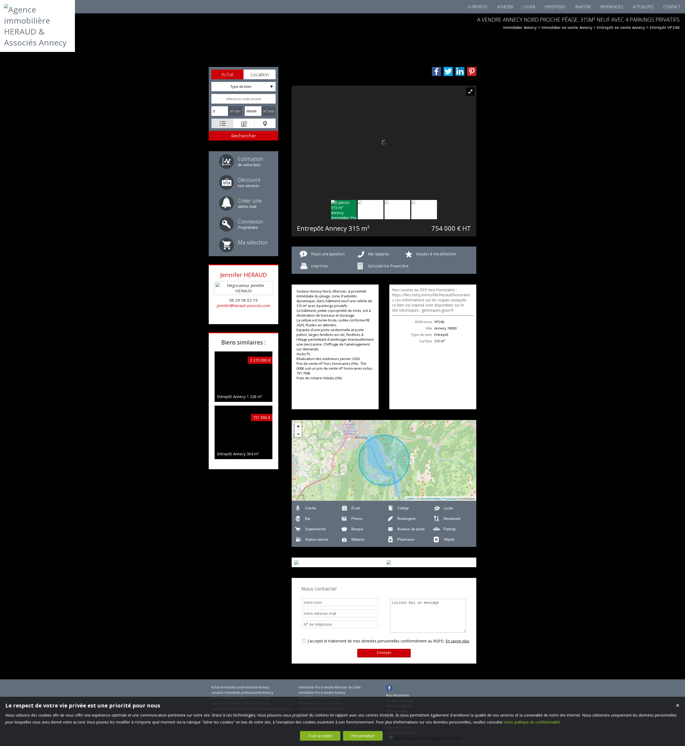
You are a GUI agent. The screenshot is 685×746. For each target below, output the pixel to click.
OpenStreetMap (430, 498)
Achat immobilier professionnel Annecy (240, 687)
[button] (227, 74)
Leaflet (410, 498)
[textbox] (243, 99)
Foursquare (450, 498)
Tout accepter (320, 735)
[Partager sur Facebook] (436, 71)
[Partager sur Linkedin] (460, 71)
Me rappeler (379, 254)
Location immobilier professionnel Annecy (242, 693)
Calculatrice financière (388, 266)
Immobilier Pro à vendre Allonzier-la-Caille (330, 687)
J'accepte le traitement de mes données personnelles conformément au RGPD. (376, 640)
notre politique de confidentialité (532, 722)
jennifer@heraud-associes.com (243, 305)
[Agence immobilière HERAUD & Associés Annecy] (37, 42)
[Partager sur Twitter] (448, 71)
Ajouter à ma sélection (436, 254)
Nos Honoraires (397, 695)
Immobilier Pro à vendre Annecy (322, 693)
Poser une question (328, 254)
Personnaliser (363, 735)
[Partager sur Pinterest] (471, 71)
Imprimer (320, 266)
